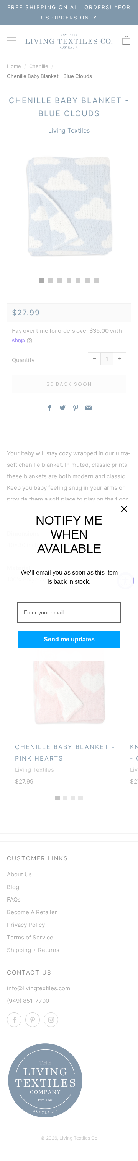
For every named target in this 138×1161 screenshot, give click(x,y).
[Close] (124, 509)
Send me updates (69, 639)
